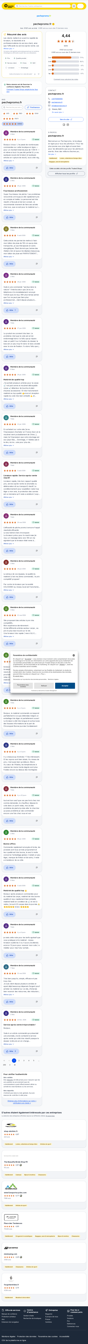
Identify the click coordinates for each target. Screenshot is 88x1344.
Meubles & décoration (23, 1297)
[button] (74, 6)
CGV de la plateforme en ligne (14, 1340)
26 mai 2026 (21, 522)
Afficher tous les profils (65, 174)
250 (4, 1065)
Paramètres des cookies (48, 1336)
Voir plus (51, 154)
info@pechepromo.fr (59, 106)
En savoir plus (57, 112)
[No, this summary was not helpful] (38, 74)
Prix (68, 1321)
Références (71, 1324)
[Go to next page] (10, 1065)
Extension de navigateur (10, 1322)
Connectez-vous (73, 1326)
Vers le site (64, 119)
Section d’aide (29, 1316)
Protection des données (26, 1336)
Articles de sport (45, 1144)
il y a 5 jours (21, 751)
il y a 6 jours (21, 932)
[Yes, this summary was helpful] (35, 74)
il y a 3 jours (21, 139)
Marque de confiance (9, 1314)
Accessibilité (64, 1336)
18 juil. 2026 (21, 282)
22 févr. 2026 (21, 1020)
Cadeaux (18, 1175)
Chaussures (42, 1175)
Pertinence (35, 107)
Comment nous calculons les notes (66, 79)
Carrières (48, 1322)
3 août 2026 (21, 470)
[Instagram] (68, 124)
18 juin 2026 (21, 569)
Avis (3, 1319)
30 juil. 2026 (21, 839)
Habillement (53, 158)
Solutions (70, 1318)
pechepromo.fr (57, 102)
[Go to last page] (15, 1065)
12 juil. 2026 (21, 424)
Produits (70, 1316)
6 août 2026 (21, 235)
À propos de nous (51, 1317)
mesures (10, 1080)
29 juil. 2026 (21, 186)
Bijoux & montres (29, 1175)
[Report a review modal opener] (36, 168)
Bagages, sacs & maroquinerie (59, 161)
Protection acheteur (9, 1317)
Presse (47, 1319)
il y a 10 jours (21, 795)
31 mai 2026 (21, 973)
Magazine (48, 1314)
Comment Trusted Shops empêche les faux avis (22, 91)
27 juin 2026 (21, 328)
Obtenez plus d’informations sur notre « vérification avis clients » (22, 1102)
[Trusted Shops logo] (9, 6)
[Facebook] (64, 124)
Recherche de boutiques (32, 1318)
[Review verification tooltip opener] (53, 24)
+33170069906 (57, 99)
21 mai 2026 (21, 615)
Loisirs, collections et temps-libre (70, 158)
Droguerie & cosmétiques (24, 1236)
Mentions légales (8, 1336)
